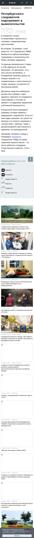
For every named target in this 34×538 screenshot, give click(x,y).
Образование (16, 8)
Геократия (5, 8)
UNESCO (28, 8)
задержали (16, 137)
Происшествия (21, 31)
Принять (17, 535)
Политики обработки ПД (23, 532)
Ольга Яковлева (7, 28)
